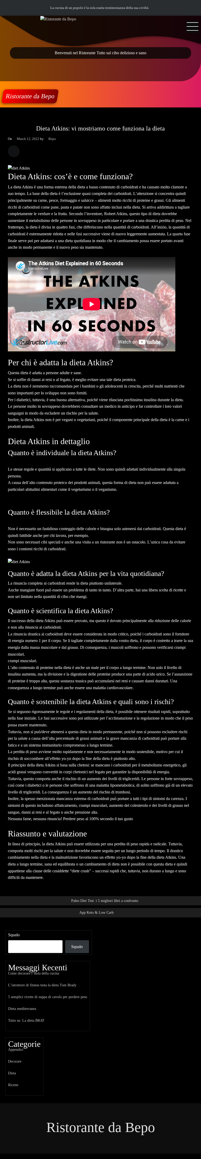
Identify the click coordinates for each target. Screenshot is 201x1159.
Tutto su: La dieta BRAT (26, 1020)
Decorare (14, 1061)
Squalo (14, 935)
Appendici (15, 1049)
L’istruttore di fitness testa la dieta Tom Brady (42, 985)
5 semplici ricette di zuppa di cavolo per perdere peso (47, 997)
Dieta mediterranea (22, 1008)
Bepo (52, 139)
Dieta (12, 1073)
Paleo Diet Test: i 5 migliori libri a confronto (104, 901)
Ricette (13, 1085)
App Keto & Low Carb (96, 912)
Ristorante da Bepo (30, 96)
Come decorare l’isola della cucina (33, 973)
